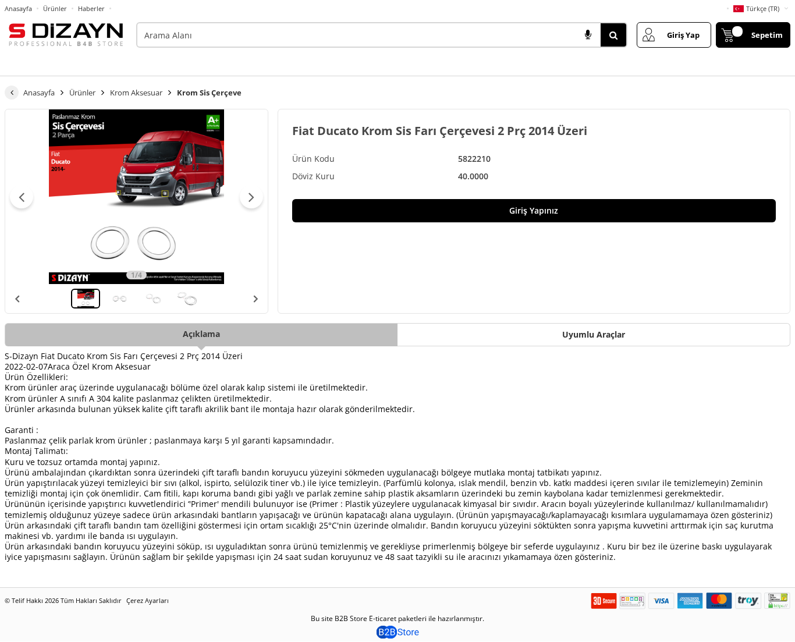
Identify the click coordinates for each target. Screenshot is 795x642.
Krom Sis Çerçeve (209, 92)
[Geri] (12, 93)
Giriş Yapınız (533, 210)
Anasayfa (18, 8)
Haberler (91, 9)
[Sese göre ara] (588, 35)
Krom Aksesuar (136, 92)
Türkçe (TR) (762, 8)
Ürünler (55, 8)
